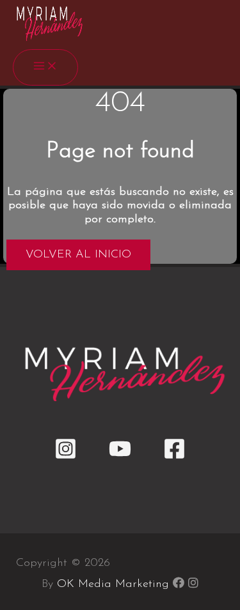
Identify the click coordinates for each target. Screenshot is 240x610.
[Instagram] (65, 457)
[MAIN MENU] (45, 67)
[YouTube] (120, 457)
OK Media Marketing (113, 584)
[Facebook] (174, 457)
